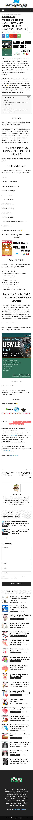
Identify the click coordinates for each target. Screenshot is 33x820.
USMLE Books (9, 14)
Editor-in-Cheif (6, 32)
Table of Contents (8, 106)
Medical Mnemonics (14, 730)
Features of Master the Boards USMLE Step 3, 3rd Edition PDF (16, 103)
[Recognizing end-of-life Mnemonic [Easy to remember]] (5, 693)
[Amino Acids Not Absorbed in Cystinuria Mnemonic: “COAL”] (5, 634)
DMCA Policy (13, 435)
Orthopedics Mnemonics (15, 627)
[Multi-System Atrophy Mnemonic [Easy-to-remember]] (5, 710)
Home (3, 14)
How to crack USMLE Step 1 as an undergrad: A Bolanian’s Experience (20, 598)
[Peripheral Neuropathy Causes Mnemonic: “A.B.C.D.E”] (5, 642)
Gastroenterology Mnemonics (16, 619)
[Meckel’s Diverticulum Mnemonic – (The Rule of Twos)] (5, 617)
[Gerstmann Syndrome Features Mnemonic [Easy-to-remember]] (5, 659)
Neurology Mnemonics (15, 644)
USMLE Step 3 (17, 14)
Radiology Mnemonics (15, 746)
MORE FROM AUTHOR (10, 516)
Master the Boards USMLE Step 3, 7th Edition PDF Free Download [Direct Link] (24, 474)
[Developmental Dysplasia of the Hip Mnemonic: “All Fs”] (5, 626)
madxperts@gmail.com (19, 809)
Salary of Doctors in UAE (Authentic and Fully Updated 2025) (19, 607)
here (22, 805)
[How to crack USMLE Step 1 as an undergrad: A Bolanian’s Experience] (5, 599)
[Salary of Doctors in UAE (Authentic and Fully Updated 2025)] (5, 608)
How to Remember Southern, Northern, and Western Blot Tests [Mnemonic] (19, 726)
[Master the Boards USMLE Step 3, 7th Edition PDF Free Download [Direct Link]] (6, 524)
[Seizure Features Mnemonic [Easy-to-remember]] (5, 676)
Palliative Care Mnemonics (15, 686)
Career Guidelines (14, 602)
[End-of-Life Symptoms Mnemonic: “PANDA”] (5, 702)
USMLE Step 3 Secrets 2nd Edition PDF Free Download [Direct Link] (9, 474)
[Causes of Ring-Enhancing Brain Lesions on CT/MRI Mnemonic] (5, 761)
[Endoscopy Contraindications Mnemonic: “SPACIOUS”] (5, 718)
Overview (6, 100)
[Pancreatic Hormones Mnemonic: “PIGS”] (5, 736)
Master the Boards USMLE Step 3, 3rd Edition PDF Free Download (16, 111)
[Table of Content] (28, 97)
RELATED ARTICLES (10, 513)
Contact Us (7, 450)
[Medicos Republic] (16, 4)
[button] (30, 10)
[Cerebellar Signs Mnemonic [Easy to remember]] (5, 668)
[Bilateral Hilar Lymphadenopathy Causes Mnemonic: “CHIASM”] (5, 744)
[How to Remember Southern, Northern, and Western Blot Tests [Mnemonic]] (5, 727)
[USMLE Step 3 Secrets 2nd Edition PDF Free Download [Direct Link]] (6, 532)
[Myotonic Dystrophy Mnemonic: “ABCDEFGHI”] (5, 651)
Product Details (8, 108)
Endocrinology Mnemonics (16, 737)
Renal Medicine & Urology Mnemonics (18, 635)
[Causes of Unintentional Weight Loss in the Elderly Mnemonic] (5, 685)
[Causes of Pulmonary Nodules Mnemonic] (5, 753)
